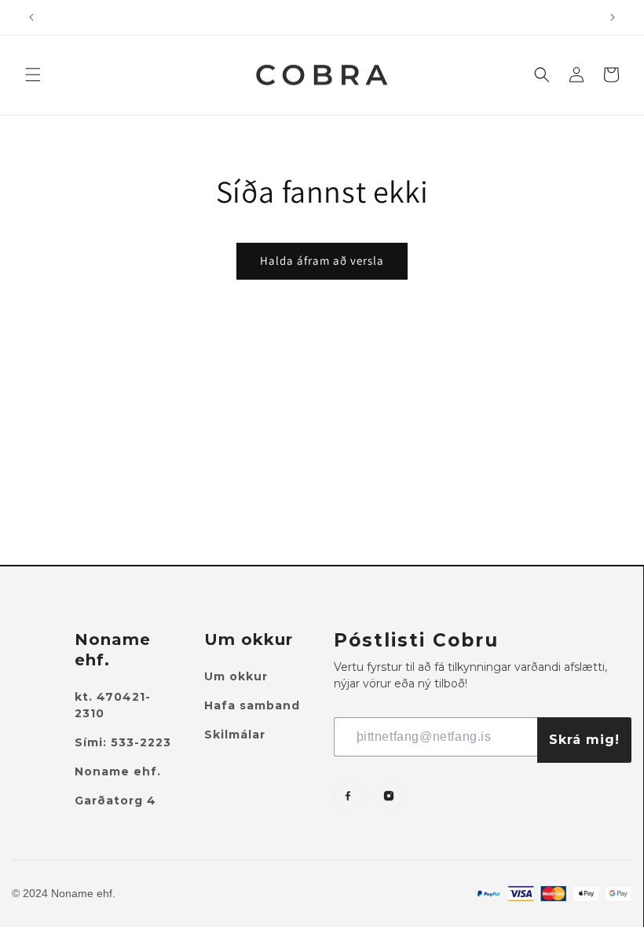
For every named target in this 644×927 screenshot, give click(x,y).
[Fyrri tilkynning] (31, 17)
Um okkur (236, 676)
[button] (33, 74)
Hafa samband (252, 705)
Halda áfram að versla (322, 260)
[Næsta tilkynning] (612, 17)
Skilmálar (234, 734)
